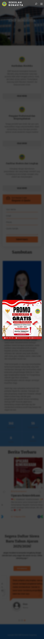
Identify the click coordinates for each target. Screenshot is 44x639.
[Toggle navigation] (41, 4)
